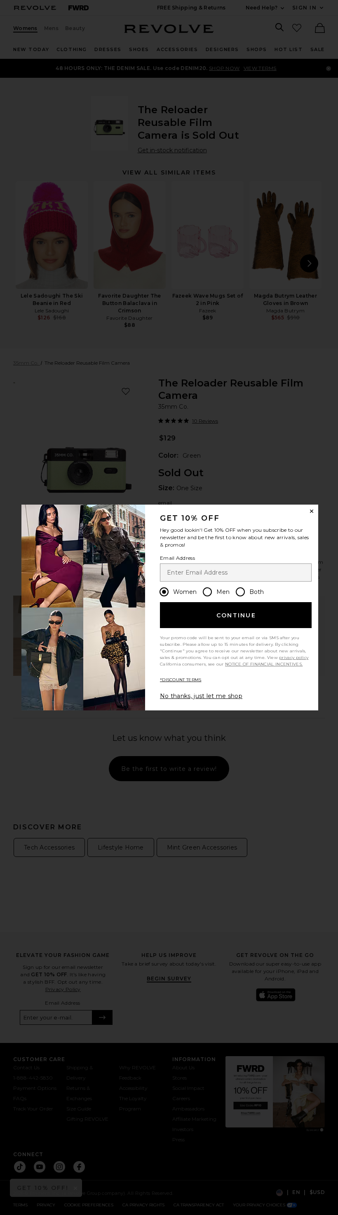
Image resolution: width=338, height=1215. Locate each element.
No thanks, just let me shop (201, 696)
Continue (236, 615)
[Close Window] (311, 511)
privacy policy (293, 657)
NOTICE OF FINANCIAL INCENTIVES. (264, 664)
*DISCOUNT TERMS (181, 679)
